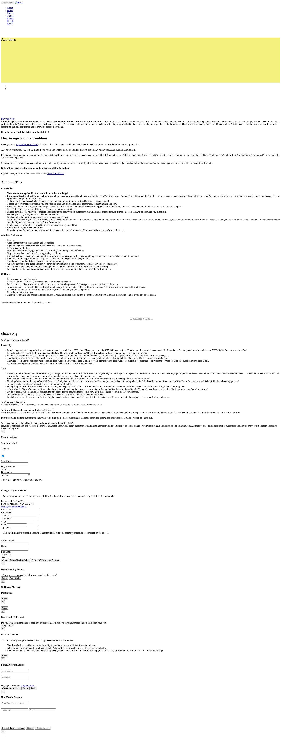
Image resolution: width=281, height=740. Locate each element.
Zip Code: (6, 527)
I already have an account (13, 728)
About (10, 8)
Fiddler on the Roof (22, 75)
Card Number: (7, 540)
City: (3, 521)
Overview (17, 49)
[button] (5, 119)
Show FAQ (18, 59)
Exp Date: (6, 552)
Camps (10, 15)
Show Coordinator (55, 173)
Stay (4, 626)
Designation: (7, 472)
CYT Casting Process (23, 56)
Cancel (25, 688)
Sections (13, 46)
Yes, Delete (15, 578)
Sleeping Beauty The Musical (26, 65)
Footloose (17, 67)
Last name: (6, 512)
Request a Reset (27, 685)
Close (4, 560)
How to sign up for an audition (27, 51)
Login (33, 688)
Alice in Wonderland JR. (24, 78)
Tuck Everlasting (21, 70)
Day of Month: (8, 466)
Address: (5, 515)
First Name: (6, 509)
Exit (11, 626)
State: (3, 524)
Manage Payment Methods (13, 506)
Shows (10, 10)
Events (10, 18)
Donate (10, 21)
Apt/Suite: (6, 518)
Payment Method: (9, 504)
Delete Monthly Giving (19, 560)
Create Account (43, 728)
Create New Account (11, 688)
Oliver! (16, 73)
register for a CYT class (27, 144)
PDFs (12, 81)
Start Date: (6, 461)
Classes (10, 13)
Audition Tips (19, 54)
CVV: (4, 546)
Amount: (5, 448)
